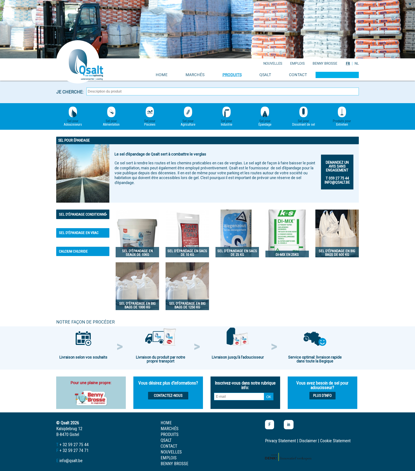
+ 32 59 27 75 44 (74, 444)
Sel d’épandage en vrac (79, 233)
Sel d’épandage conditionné (83, 214)
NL (356, 63)
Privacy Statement (280, 440)
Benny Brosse (325, 63)
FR (348, 63)
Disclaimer (308, 440)
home (162, 74)
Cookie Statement (335, 440)
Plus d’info (322, 395)
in (288, 424)
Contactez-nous (168, 395)
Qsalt (265, 74)
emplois (297, 63)
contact (298, 74)
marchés (194, 74)
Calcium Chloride (73, 251)
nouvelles (272, 63)
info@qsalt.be (71, 460)
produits (232, 74)
